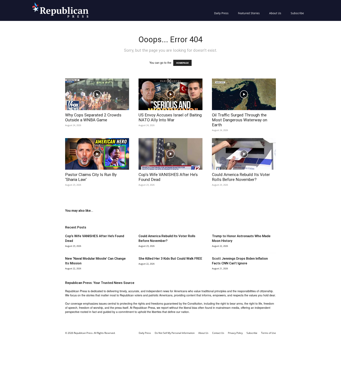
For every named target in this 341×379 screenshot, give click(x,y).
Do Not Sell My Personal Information (175, 333)
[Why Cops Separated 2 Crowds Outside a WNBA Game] (97, 94)
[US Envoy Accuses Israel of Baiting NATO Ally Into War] (170, 94)
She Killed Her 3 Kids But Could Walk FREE (170, 258)
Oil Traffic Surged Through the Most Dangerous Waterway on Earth (239, 120)
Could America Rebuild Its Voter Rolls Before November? (241, 177)
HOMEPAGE (182, 62)
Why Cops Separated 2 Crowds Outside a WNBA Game (93, 117)
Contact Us (218, 333)
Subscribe (297, 13)
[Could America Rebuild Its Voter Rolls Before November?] (244, 154)
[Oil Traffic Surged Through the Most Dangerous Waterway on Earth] (244, 94)
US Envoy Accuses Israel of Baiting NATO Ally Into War (170, 117)
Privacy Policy (235, 333)
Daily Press (221, 13)
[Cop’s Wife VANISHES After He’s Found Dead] (170, 154)
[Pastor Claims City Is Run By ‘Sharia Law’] (97, 154)
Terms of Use (268, 333)
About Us (275, 13)
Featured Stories (249, 13)
